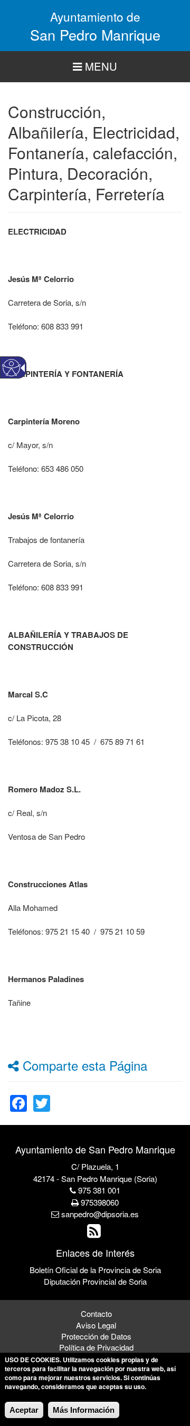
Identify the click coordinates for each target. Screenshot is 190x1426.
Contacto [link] (96, 1313)
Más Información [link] (84, 1409)
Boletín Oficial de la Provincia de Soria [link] (95, 1269)
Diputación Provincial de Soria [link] (95, 1281)
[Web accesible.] (11, 368)
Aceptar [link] (24, 1409)
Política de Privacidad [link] (96, 1347)
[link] (18, 1097)
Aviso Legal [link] (96, 1325)
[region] (95, 66)
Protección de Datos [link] (96, 1336)
